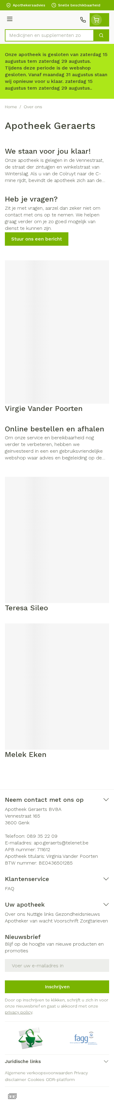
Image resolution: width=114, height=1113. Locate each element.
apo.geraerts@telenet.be (61, 843)
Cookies (36, 1079)
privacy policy (18, 1012)
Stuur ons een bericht (36, 239)
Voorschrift (66, 921)
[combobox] (49, 35)
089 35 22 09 (42, 836)
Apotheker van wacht (29, 921)
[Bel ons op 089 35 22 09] (83, 20)
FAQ (9, 888)
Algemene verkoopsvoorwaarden (39, 1072)
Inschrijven (57, 987)
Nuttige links (40, 914)
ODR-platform (60, 1079)
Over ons (15, 914)
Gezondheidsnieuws (77, 914)
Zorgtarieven (94, 921)
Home (11, 106)
